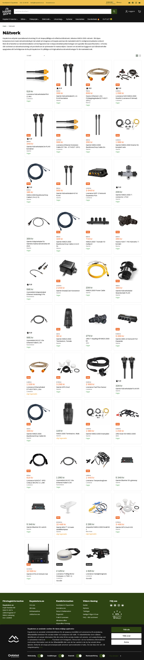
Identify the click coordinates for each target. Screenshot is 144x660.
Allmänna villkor (61, 620)
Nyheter (69, 19)
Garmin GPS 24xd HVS (124, 527)
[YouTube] (139, 2)
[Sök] (114, 11)
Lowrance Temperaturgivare (96, 480)
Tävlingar (86, 611)
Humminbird (30, 296)
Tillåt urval (126, 636)
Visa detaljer (113, 656)
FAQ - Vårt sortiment (90, 617)
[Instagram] (136, 2)
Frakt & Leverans (62, 617)
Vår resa (32, 608)
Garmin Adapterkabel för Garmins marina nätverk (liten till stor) (38, 244)
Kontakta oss (61, 608)
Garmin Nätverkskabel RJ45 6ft (127, 389)
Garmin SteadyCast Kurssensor (68, 291)
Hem (4, 26)
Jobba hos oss (34, 614)
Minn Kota (89, 531)
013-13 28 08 (24, 2)
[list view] (139, 55)
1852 (87, 343)
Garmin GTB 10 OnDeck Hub (37, 574)
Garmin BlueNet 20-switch (36, 527)
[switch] (61, 655)
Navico (88, 102)
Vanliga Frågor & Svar (90, 614)
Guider (85, 605)
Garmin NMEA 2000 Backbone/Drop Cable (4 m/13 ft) (67, 244)
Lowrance (30, 98)
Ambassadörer (34, 611)
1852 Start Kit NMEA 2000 (126, 434)
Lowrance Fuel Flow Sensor (96, 387)
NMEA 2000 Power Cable (95, 290)
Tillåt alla (126, 629)
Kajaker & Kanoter (10, 19)
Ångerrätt (59, 614)
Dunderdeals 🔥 (93, 19)
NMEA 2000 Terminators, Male (67, 434)
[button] (112, 3)
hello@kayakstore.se (37, 2)
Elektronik (46, 19)
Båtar (23, 19)
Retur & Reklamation (63, 611)
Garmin (58, 100)
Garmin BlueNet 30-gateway (126, 480)
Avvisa (126, 642)
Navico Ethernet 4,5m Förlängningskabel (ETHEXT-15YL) (97, 98)
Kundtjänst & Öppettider (10, 2)
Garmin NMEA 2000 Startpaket (97, 434)
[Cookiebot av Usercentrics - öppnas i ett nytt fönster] (13, 655)
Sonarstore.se (50, 2)
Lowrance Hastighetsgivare (96, 574)
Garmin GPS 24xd (63, 387)
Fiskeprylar (34, 19)
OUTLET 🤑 (107, 19)
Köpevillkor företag (63, 623)
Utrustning (58, 19)
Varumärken (79, 19)
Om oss (32, 605)
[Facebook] (132, 2)
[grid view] (136, 55)
